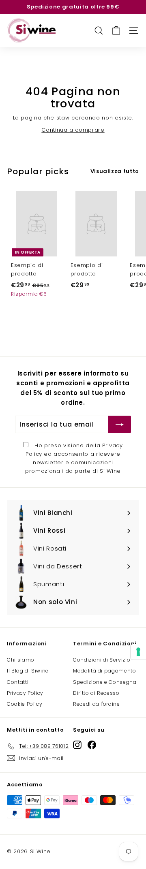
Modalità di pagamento (104, 670)
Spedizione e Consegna (105, 682)
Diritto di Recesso (96, 693)
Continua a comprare (72, 130)
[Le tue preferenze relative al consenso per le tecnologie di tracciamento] (138, 652)
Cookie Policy (24, 703)
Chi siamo (20, 659)
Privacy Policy (25, 693)
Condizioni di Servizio (101, 659)
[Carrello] (116, 31)
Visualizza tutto (114, 171)
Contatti (17, 682)
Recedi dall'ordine (96, 703)
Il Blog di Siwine (28, 670)
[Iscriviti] (119, 424)
